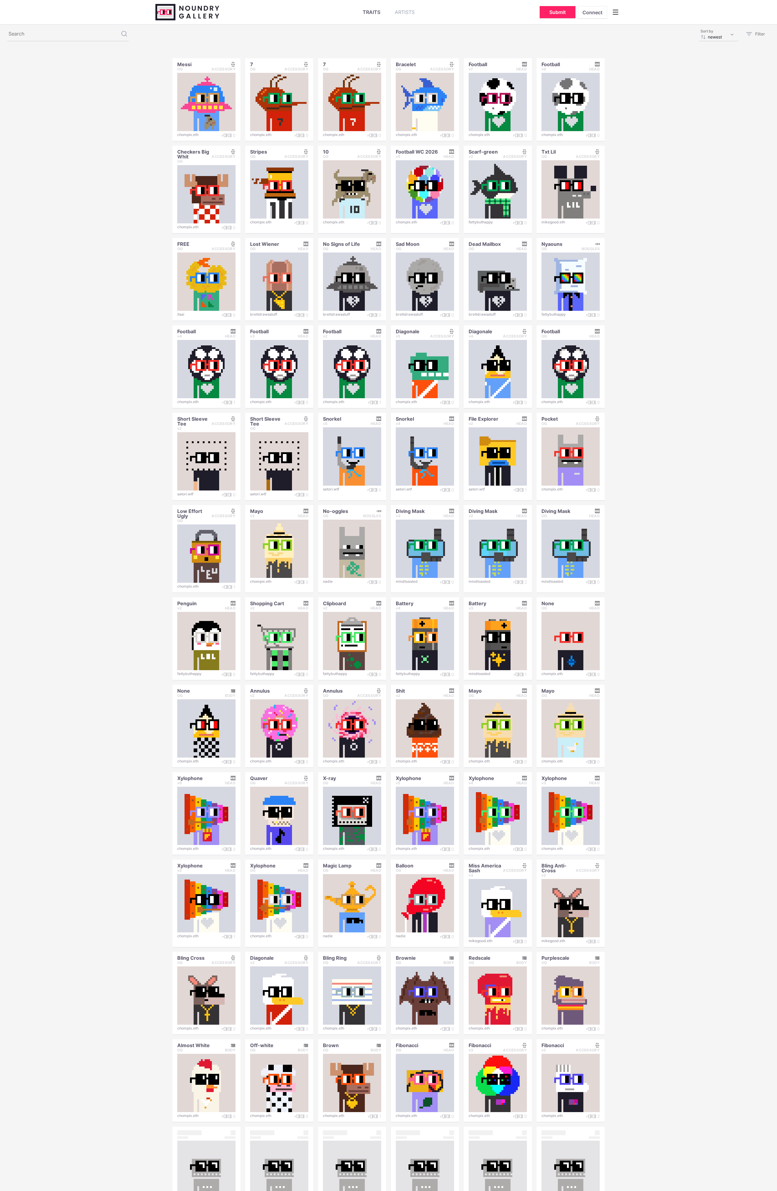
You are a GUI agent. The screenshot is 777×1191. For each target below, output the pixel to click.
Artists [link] (405, 12)
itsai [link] (180, 314)
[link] (184, 64)
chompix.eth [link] (187, 134)
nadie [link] (328, 581)
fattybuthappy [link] (481, 222)
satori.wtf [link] (185, 494)
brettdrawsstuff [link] (263, 314)
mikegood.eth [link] (553, 222)
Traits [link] (371, 12)
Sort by (707, 31)
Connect (592, 12)
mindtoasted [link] (407, 581)
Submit (557, 12)
